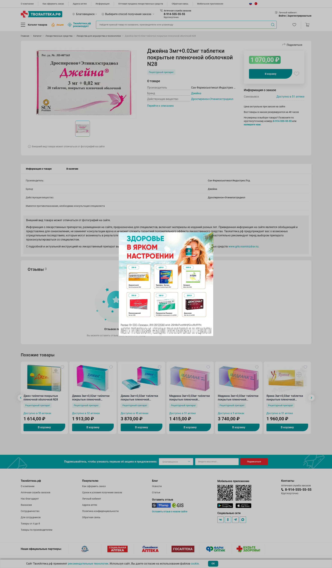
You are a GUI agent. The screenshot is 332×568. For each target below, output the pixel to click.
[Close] (209, 236)
